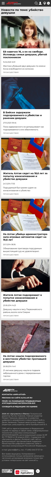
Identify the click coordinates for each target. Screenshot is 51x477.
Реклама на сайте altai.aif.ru (17, 398)
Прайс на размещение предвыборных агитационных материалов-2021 (21, 402)
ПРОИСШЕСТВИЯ (11, 72)
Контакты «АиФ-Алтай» (14, 394)
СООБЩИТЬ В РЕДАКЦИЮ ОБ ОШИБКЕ (19, 407)
